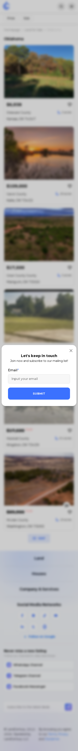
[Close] (71, 350)
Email (12, 370)
